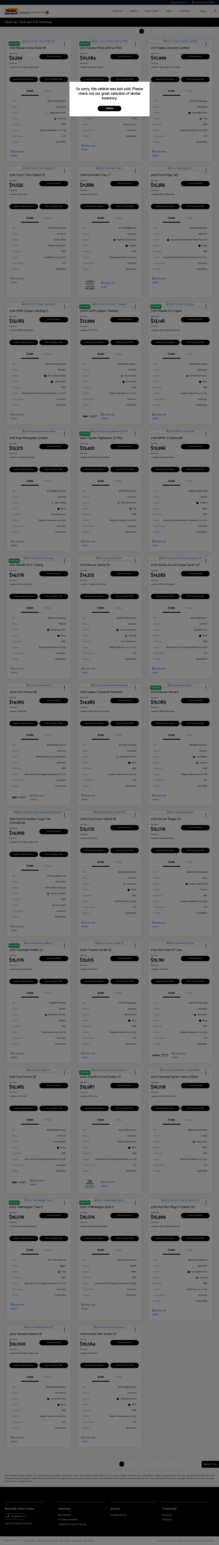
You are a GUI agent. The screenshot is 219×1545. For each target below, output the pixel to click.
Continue (109, 108)
